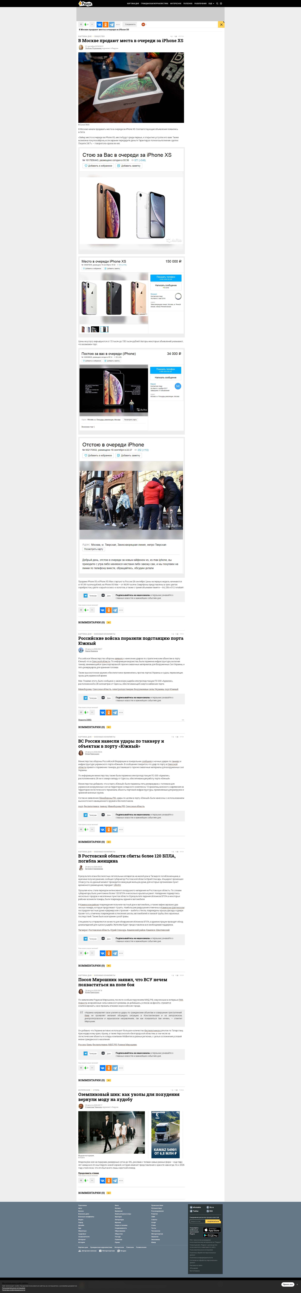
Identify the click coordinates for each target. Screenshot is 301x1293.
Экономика (155, 1239)
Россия (82, 1044)
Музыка (118, 1222)
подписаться (213, 1221)
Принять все (288, 1284)
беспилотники (91, 806)
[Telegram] (112, 24)
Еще (210, 3)
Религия (154, 1214)
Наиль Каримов (91, 651)
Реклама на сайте (196, 1265)
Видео (80, 1220)
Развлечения (200, 3)
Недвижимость (121, 1228)
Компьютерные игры (123, 1214)
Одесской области (101, 661)
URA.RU (117, 885)
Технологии (155, 1231)
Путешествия (156, 1208)
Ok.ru (212, 1207)
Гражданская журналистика (154, 3)
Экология (154, 1237)
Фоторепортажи (108, 1251)
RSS (211, 1211)
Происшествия (157, 1205)
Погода (118, 1237)
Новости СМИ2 (84, 720)
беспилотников (152, 1030)
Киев (87, 1015)
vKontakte (197, 1207)
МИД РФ (112, 1044)
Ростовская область (99, 930)
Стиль (96, 1090)
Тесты (153, 1228)
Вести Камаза (195, 1271)
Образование (120, 1231)
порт (80, 806)
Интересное (175, 3)
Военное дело (83, 1214)
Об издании (194, 1268)
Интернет (82, 1239)
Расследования (157, 1211)
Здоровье (82, 1234)
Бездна (123, 1251)
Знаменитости (83, 1237)
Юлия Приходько (92, 754)
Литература (119, 1220)
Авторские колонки (89, 1251)
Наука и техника (121, 1225)
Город (80, 1222)
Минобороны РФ (107, 798)
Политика (118, 1239)
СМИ (153, 1217)
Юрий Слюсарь (118, 930)
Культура (118, 1217)
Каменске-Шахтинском (172, 907)
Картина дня (133, 3)
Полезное (187, 3)
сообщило (147, 761)
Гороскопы (82, 1205)
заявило (119, 658)
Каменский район (136, 930)
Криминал (119, 1211)
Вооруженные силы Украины (149, 689)
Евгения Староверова (94, 869)
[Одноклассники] (105, 24)
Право (117, 1242)
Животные (82, 1231)
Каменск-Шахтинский (158, 930)
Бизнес (81, 1211)
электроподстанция (122, 689)
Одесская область (102, 689)
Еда (79, 1228)
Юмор (153, 1242)
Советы (154, 1220)
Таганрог (83, 930)
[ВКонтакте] (99, 24)
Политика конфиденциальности (201, 1258)
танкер (175, 761)
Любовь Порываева (93, 48)
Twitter (196, 1211)
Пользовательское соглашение (201, 1250)
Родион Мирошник (127, 1044)
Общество (99, 36)
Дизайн (81, 1225)
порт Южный (171, 689)
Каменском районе (89, 904)
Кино (117, 1205)
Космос (118, 1208)
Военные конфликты (104, 634)
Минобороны (85, 689)
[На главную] (85, 3)
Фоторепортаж (157, 1234)
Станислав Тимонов (93, 1107)
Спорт (153, 1222)
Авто (80, 1208)
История (81, 1242)
